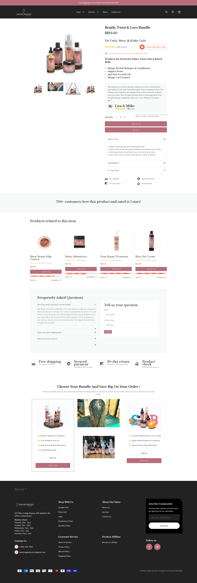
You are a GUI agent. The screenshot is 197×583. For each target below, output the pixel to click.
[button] (166, 12)
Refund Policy (63, 551)
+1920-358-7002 (26, 547)
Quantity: (109, 117)
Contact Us (116, 12)
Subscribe (164, 526)
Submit (107, 332)
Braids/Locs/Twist (65, 521)
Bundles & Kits (64, 526)
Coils (60, 516)
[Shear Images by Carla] (23, 12)
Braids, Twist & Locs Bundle (127, 27)
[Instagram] (157, 547)
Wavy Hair (62, 512)
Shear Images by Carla (150, 571)
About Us (106, 507)
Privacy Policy (64, 547)
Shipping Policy (64, 556)
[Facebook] (149, 547)
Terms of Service (64, 542)
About (105, 12)
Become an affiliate (109, 542)
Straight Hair (63, 507)
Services (91, 12)
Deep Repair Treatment (114, 256)
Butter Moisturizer (76, 256)
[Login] (173, 12)
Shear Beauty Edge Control (41, 258)
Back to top (19, 489)
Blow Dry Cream (145, 256)
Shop (78, 12)
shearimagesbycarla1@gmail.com (32, 552)
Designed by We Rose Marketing (170, 571)
